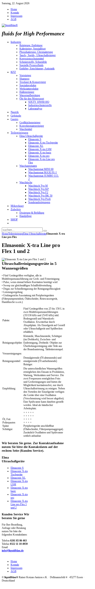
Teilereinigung (15, 233)
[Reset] (45, 230)
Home (5, 233)
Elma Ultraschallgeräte (34, 233)
